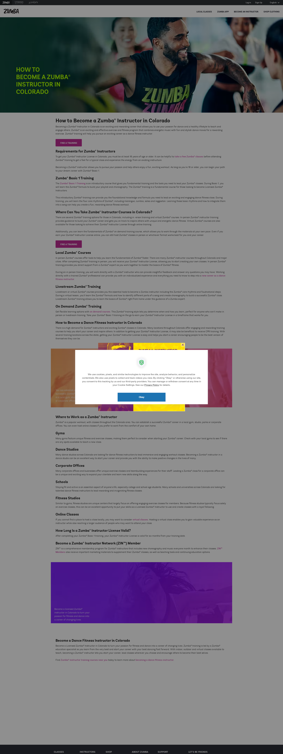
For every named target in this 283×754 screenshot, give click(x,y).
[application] (141, 377)
